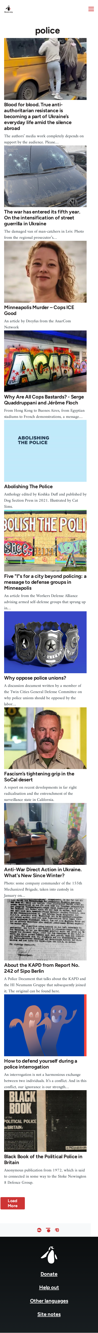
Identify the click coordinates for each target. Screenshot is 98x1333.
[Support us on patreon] (48, 1230)
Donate (49, 1274)
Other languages (49, 1301)
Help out (49, 1287)
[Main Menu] (91, 9)
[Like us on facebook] (39, 1230)
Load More (13, 1203)
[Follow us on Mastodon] (57, 1230)
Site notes (49, 1314)
